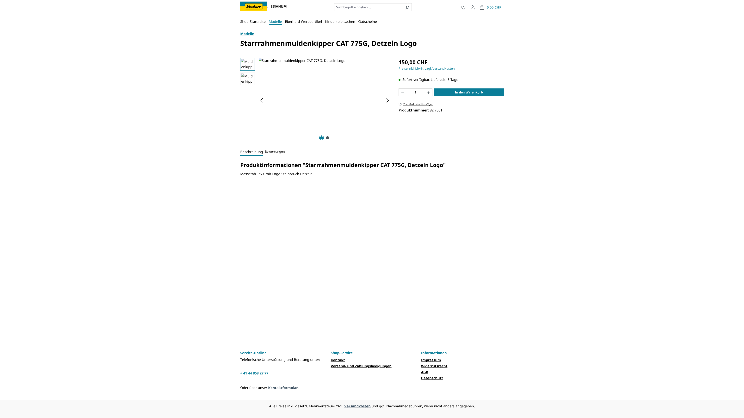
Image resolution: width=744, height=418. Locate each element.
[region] (315, 99)
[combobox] (368, 7)
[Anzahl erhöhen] (429, 92)
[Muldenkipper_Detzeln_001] (325, 99)
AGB (424, 372)
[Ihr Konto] (472, 7)
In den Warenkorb (469, 92)
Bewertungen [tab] (275, 151)
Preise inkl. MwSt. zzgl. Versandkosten (427, 68)
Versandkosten (357, 406)
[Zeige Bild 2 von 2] (327, 137)
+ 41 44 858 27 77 (254, 373)
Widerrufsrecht (434, 366)
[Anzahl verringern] (403, 92)
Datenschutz (432, 378)
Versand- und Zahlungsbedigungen (361, 366)
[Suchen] (407, 7)
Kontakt (338, 360)
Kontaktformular (283, 387)
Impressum (431, 360)
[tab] (251, 152)
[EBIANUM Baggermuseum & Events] (277, 6)
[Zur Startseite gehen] (254, 6)
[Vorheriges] (261, 99)
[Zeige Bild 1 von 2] (321, 137)
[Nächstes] (388, 99)
